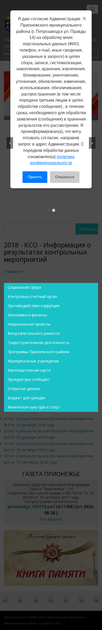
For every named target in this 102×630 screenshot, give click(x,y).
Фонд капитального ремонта (33, 333)
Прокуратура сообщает (29, 379)
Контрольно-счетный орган (32, 296)
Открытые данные (24, 388)
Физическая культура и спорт (34, 406)
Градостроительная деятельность (39, 342)
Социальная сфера (24, 287)
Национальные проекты (29, 324)
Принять (35, 177)
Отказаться (64, 177)
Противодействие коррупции (33, 305)
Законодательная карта (29, 370)
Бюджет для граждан (26, 397)
